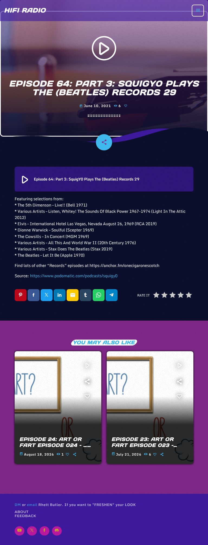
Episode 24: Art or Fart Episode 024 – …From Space (53, 445)
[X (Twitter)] (32, 531)
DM (18, 505)
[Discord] (57, 531)
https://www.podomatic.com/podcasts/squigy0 (74, 276)
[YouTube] (19, 531)
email (32, 505)
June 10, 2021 (95, 106)
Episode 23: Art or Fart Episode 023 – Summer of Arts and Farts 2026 (147, 448)
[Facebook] (44, 531)
